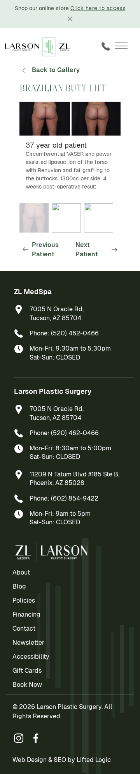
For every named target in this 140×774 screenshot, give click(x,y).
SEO (60, 759)
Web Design (29, 759)
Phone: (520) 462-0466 (64, 333)
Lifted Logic (94, 759)
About (21, 572)
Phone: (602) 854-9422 (64, 498)
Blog (19, 586)
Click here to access (97, 8)
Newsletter (28, 642)
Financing (26, 614)
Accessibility (30, 656)
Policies (23, 600)
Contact (23, 628)
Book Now (27, 684)
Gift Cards (27, 670)
